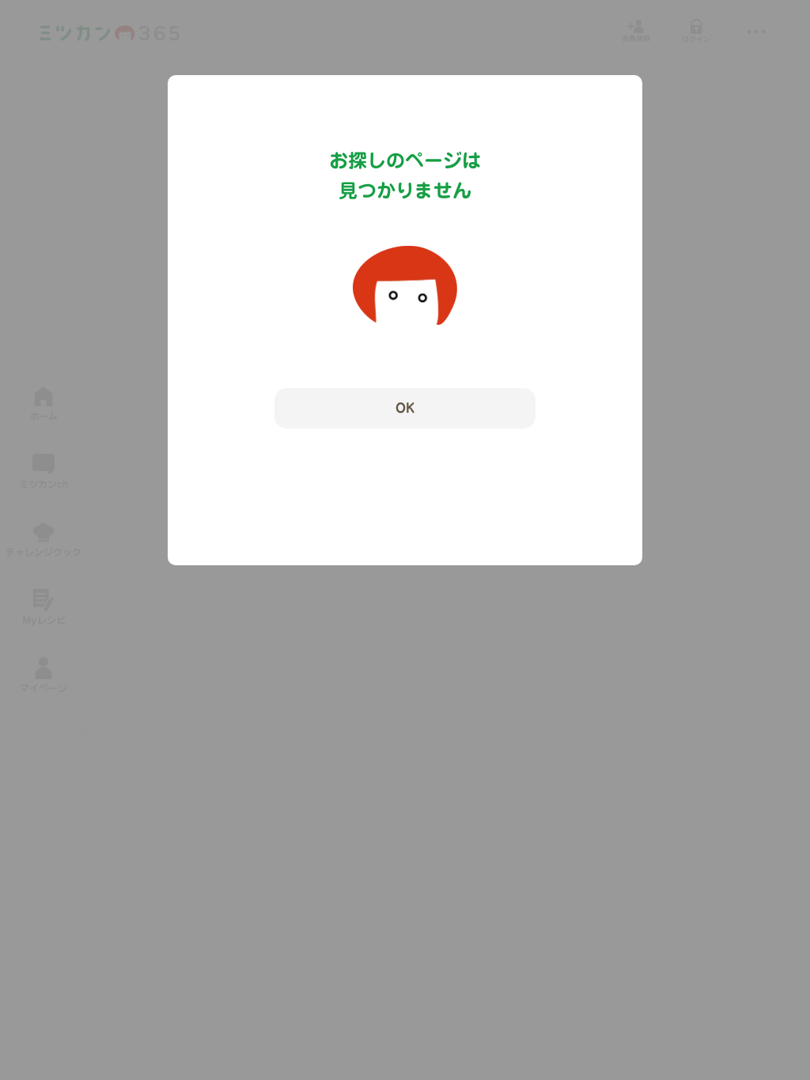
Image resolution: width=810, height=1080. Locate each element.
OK (405, 408)
